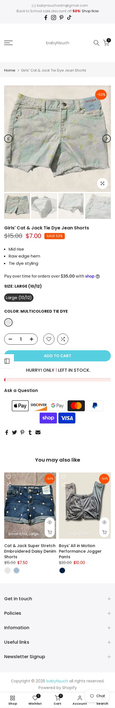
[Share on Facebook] (6, 432)
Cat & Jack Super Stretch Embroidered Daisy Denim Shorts (30, 551)
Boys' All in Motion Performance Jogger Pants (80, 551)
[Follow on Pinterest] (61, 17)
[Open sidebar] (7, 361)
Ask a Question (21, 390)
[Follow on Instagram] (53, 17)
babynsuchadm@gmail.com (62, 5)
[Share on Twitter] (14, 432)
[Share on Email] (37, 432)
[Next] (106, 138)
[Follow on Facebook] (45, 17)
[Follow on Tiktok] (69, 17)
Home (9, 70)
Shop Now (90, 11)
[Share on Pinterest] (22, 432)
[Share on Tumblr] (30, 432)
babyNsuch (57, 43)
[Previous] (8, 138)
